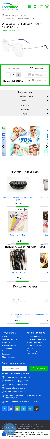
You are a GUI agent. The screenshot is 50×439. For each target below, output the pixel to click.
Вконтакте (4, 408)
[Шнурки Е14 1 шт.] (18, 259)
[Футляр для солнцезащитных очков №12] (18, 184)
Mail (30, 408)
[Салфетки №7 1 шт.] (18, 221)
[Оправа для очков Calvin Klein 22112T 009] (18, 301)
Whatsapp (17, 408)
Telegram (23, 408)
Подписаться (39, 368)
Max (10, 408)
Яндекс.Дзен (36, 408)
